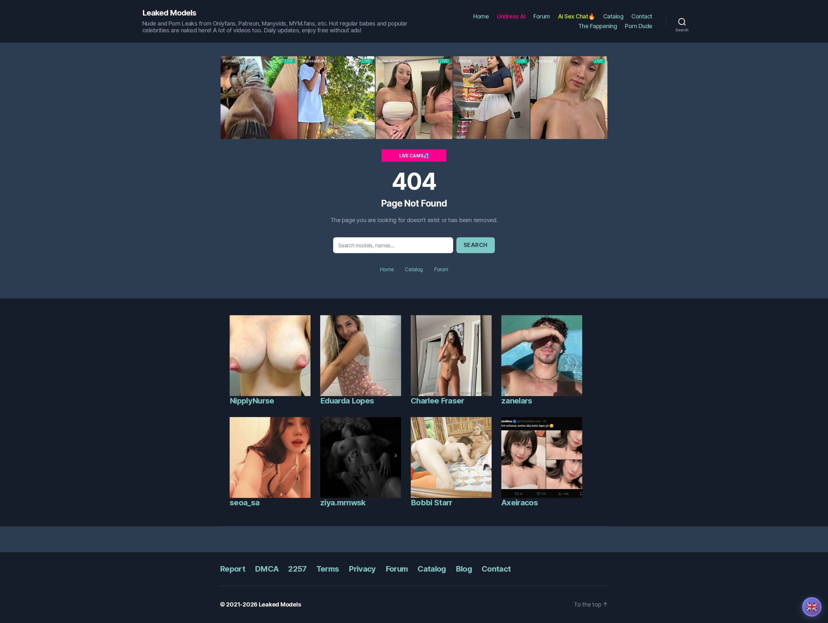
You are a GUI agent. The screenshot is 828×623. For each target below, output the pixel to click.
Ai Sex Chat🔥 (576, 16)
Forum (541, 16)
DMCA (266, 569)
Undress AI (511, 16)
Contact (641, 16)
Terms (327, 569)
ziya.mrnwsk (343, 502)
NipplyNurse (252, 400)
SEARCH (475, 245)
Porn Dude (638, 26)
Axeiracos (519, 502)
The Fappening (597, 26)
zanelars (516, 400)
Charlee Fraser (437, 400)
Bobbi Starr (431, 502)
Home (481, 16)
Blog (464, 569)
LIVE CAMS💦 (414, 155)
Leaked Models (169, 13)
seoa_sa (244, 502)
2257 (297, 569)
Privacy (362, 569)
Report (232, 569)
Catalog (613, 16)
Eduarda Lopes (347, 400)
